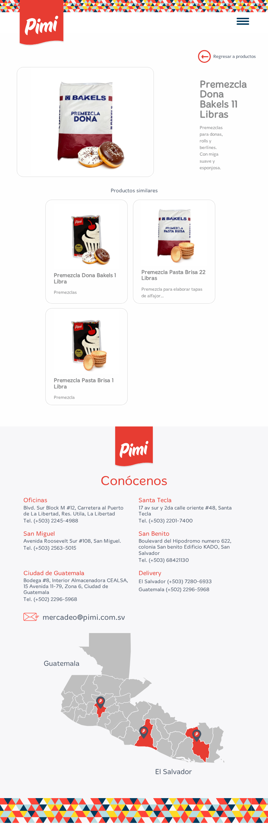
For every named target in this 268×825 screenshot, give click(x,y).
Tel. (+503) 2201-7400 (166, 521)
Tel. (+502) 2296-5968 (50, 599)
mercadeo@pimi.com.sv (84, 617)
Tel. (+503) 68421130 (164, 560)
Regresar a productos (234, 56)
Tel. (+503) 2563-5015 (49, 548)
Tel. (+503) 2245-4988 (50, 521)
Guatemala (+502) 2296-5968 (174, 589)
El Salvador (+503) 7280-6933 (175, 581)
